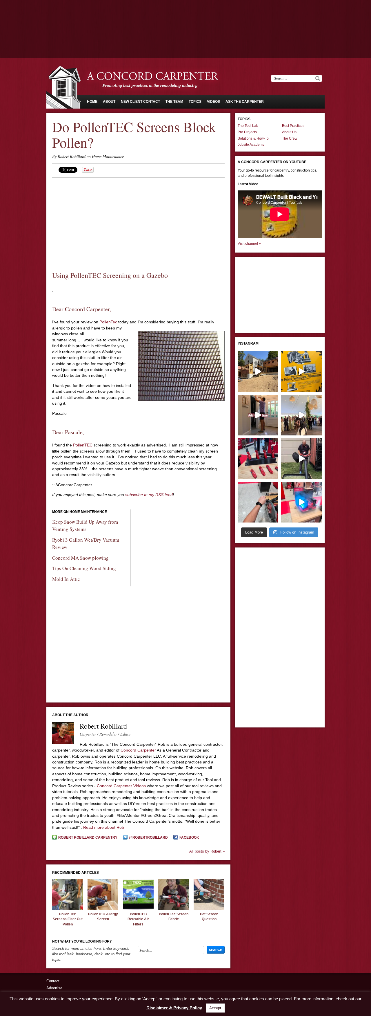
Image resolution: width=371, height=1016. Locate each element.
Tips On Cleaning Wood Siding (84, 568)
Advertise (54, 988)
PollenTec (108, 322)
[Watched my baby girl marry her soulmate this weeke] (301, 415)
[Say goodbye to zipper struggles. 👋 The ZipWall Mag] (258, 415)
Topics (195, 102)
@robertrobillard (148, 837)
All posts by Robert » (207, 851)
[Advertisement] (185, 16)
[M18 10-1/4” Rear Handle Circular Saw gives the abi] (258, 502)
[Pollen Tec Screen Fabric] (173, 908)
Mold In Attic (66, 579)
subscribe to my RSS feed (149, 494)
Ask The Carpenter (244, 102)
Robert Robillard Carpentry (87, 837)
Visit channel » (249, 244)
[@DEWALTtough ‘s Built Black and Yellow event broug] (301, 371)
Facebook (189, 837)
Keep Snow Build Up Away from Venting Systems (85, 525)
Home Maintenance (108, 156)
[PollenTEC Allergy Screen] (103, 908)
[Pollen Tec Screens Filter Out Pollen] (67, 908)
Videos (213, 102)
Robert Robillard (72, 156)
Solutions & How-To (253, 138)
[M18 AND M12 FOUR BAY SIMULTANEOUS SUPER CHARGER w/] (301, 502)
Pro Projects (247, 132)
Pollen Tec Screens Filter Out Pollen (68, 919)
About (109, 102)
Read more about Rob (103, 827)
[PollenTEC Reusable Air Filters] (138, 908)
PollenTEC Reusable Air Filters (138, 919)
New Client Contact (140, 102)
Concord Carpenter (138, 750)
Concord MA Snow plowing (80, 557)
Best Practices (293, 126)
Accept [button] (215, 1008)
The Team (174, 102)
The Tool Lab (248, 126)
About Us (289, 132)
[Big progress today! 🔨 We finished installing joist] (258, 371)
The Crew (289, 138)
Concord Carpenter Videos (121, 785)
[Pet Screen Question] (209, 908)
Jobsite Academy (251, 145)
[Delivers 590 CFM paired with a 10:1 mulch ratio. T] (301, 458)
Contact (52, 981)
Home (92, 102)
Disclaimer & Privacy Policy (174, 1007)
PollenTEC (82, 445)
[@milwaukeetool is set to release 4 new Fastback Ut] (258, 458)
